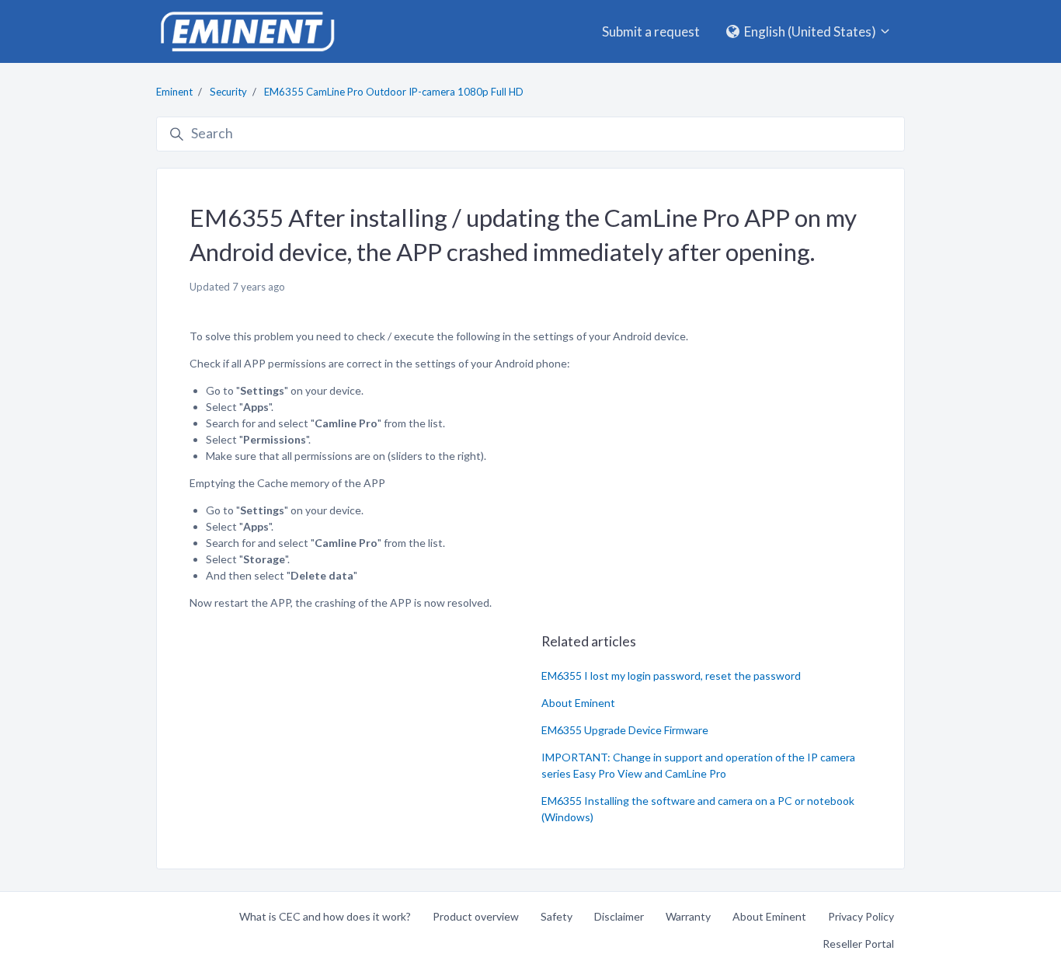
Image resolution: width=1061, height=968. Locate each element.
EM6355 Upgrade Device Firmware (624, 729)
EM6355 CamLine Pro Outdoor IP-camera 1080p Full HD (394, 91)
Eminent (174, 91)
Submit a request (651, 31)
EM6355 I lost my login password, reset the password (671, 675)
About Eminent (578, 702)
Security (228, 91)
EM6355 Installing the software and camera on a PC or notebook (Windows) (697, 808)
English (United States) (810, 31)
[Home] (247, 31)
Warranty (688, 916)
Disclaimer (619, 916)
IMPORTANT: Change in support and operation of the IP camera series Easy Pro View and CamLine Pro (698, 765)
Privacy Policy (861, 916)
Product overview (476, 916)
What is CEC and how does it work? (325, 916)
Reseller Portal (858, 943)
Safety (556, 916)
